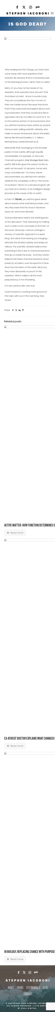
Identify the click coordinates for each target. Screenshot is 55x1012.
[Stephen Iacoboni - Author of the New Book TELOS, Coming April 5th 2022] (27, 13)
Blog (45, 987)
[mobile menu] (52, 13)
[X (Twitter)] (24, 7)
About (11, 987)
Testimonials (33, 987)
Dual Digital (28, 1008)
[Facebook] (17, 7)
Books (20, 987)
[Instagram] (30, 7)
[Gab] (38, 7)
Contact (28, 993)
